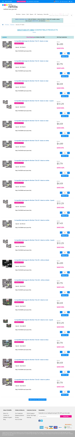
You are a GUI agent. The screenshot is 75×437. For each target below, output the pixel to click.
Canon (23, 14)
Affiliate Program (7, 417)
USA (56, 1)
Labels (34, 32)
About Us (5, 413)
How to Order (18, 419)
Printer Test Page (31, 415)
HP (35, 14)
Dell (27, 14)
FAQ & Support (30, 413)
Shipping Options (19, 415)
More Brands (47, 14)
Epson (31, 14)
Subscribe (66, 416)
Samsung (39, 14)
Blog (4, 419)
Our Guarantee (19, 413)
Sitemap (29, 417)
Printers (7, 24)
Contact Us (6, 415)
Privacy (17, 417)
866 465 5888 (8, 1)
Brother (18, 14)
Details (47, 21)
